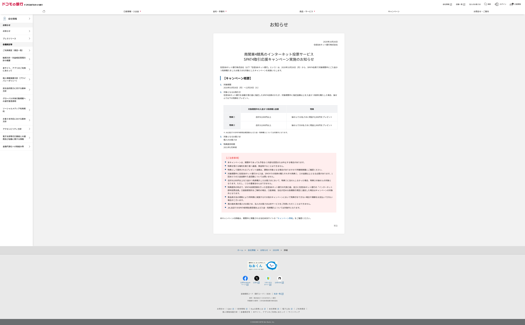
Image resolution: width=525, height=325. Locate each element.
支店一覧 (277, 294)
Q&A (231, 309)
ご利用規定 (300, 309)
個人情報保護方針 (230, 312)
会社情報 (446, 4)
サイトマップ (294, 312)
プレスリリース (9, 38)
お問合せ (221, 309)
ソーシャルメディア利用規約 (14, 110)
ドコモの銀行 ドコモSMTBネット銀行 (22, 4)
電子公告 (287, 309)
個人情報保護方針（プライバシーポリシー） (14, 79)
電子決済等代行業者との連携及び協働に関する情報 (14, 137)
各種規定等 (245, 312)
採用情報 (242, 309)
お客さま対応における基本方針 (14, 120)
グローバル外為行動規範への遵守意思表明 (14, 99)
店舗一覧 (459, 4)
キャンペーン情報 (285, 218)
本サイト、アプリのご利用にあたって (14, 69)
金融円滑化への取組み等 (13, 146)
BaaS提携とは (258, 309)
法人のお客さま (475, 4)
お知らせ (6, 31)
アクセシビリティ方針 (12, 129)
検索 (489, 4)
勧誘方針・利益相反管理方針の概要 (14, 59)
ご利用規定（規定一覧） (13, 50)
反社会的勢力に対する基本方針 (14, 89)
